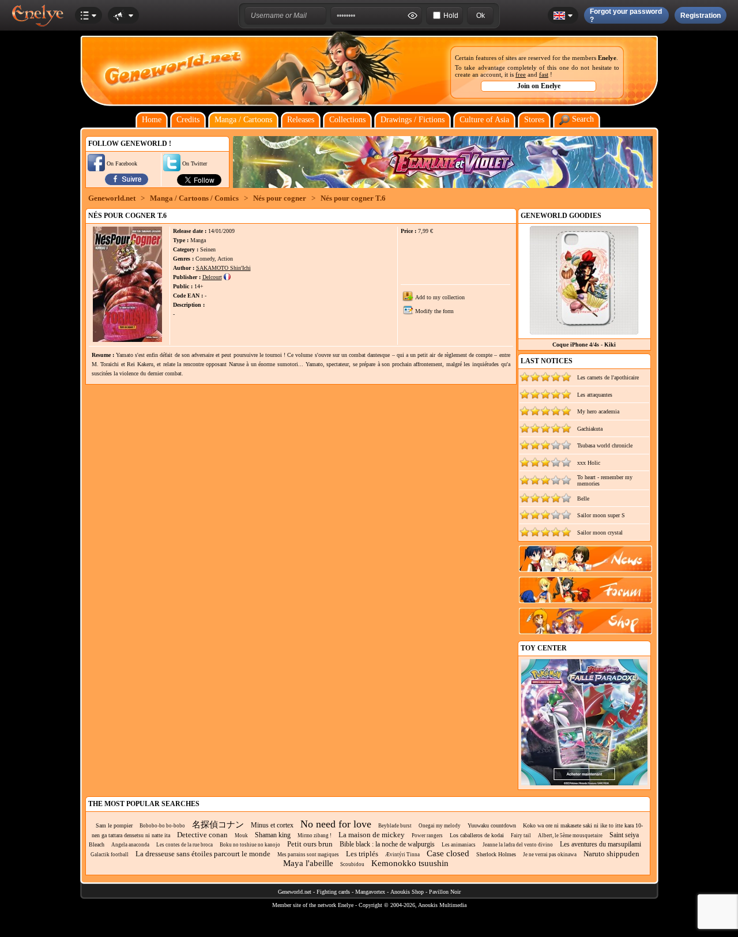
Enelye (607, 57)
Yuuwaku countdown (492, 825)
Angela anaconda (130, 845)
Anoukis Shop (407, 892)
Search (582, 119)
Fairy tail (521, 835)
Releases (300, 119)
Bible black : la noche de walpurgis (387, 844)
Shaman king (273, 835)
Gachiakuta (590, 429)
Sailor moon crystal (600, 532)
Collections (347, 119)
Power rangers (427, 835)
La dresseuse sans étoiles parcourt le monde (202, 853)
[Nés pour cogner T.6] (127, 340)
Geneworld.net (111, 198)
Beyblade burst (395, 826)
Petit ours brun (310, 844)
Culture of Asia (484, 119)
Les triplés (362, 853)
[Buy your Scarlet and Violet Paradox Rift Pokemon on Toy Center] (584, 783)
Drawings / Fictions (413, 119)
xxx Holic (588, 463)
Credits (187, 119)
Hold (450, 16)
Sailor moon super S (601, 515)
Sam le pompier (114, 825)
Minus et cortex (272, 825)
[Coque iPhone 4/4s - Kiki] (584, 332)
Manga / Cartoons (243, 119)
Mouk (241, 835)
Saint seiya (624, 835)
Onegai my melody (440, 826)
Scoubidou (352, 864)
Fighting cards (333, 892)
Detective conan (202, 834)
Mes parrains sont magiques (308, 854)
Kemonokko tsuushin (410, 863)
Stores (534, 119)
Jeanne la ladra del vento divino (518, 845)
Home (151, 119)
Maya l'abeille (308, 863)
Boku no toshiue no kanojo (250, 845)
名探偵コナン (218, 824)
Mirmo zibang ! (315, 835)
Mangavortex (370, 892)
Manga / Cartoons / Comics (194, 198)
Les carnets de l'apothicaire (608, 377)
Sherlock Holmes (496, 854)
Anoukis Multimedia (442, 905)
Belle (583, 498)
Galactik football (110, 854)
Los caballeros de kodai (477, 835)
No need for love (335, 824)
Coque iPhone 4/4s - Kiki (584, 344)
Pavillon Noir (445, 892)
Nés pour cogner (279, 198)
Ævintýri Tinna (402, 854)
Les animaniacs (459, 845)
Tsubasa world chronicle (604, 445)
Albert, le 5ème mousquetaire (570, 835)
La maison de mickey (371, 834)
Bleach (96, 844)
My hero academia (598, 411)
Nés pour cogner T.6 (353, 198)
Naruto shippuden (611, 853)
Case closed (448, 853)
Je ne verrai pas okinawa (550, 854)
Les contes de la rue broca (184, 845)
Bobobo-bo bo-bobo (162, 826)
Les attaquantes (594, 395)
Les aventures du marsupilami (600, 844)
